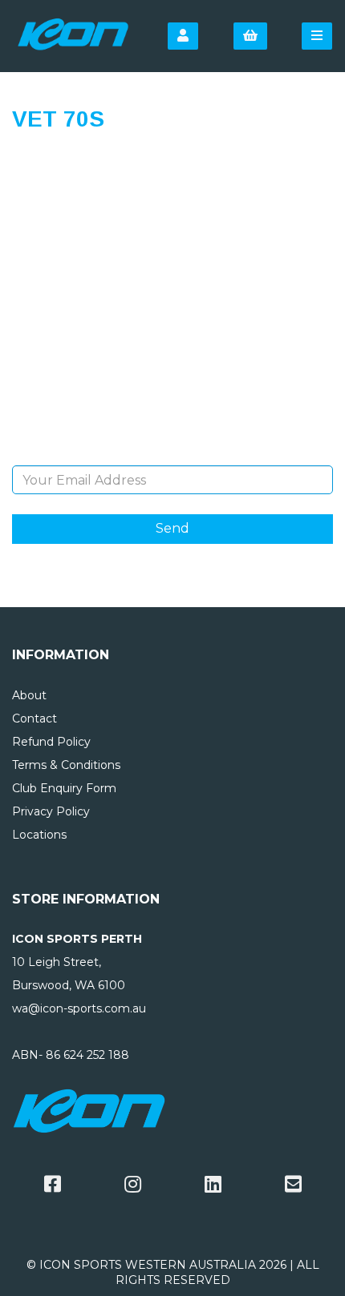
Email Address (173, 453)
